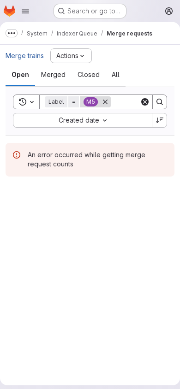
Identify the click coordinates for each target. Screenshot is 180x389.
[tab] (20, 74)
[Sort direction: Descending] (159, 120)
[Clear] (144, 101)
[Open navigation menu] (25, 11)
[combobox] (82, 120)
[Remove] (105, 101)
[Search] (159, 101)
